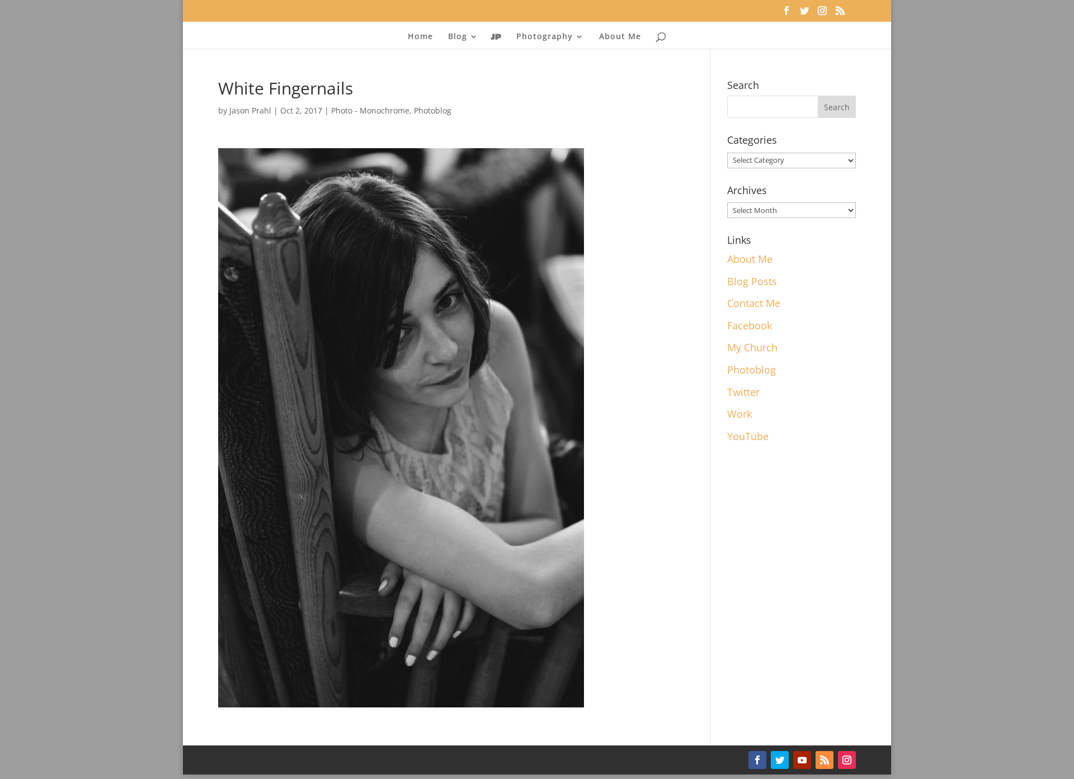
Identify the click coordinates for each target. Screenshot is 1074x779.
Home (420, 36)
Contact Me (753, 303)
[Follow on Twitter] (780, 760)
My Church (752, 347)
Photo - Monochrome (370, 110)
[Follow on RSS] (824, 760)
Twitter (743, 392)
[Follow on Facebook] (757, 760)
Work (739, 414)
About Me (620, 36)
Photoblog (432, 110)
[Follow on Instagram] (847, 760)
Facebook (749, 325)
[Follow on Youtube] (802, 760)
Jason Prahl (250, 110)
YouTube (748, 436)
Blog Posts (752, 281)
